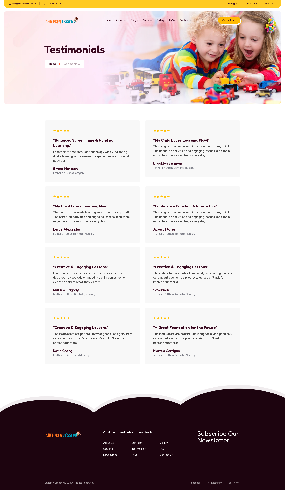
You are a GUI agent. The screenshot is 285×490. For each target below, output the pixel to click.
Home (53, 64)
